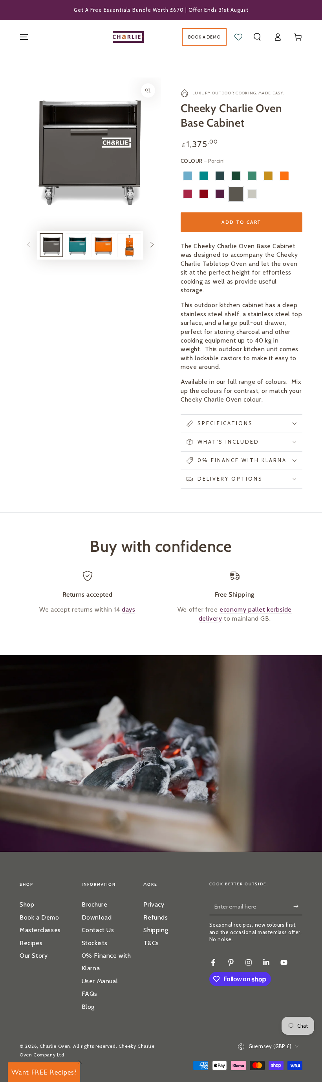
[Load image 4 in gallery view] (129, 245)
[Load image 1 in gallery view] (51, 245)
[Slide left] (28, 245)
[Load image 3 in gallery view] (103, 245)
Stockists (95, 943)
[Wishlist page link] (238, 37)
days (128, 609)
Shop (27, 904)
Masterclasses (40, 930)
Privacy (153, 904)
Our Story (34, 955)
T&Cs (151, 943)
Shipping (155, 930)
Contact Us (98, 930)
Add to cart (241, 222)
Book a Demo (39, 917)
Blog (88, 1006)
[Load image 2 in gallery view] (77, 245)
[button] (257, 37)
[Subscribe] (297, 906)
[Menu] (24, 37)
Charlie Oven (55, 1046)
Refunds (155, 917)
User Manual (100, 981)
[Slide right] (152, 245)
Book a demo (204, 37)
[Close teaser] (80, 1062)
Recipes (31, 943)
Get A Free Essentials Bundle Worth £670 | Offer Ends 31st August (161, 10)
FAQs (89, 993)
